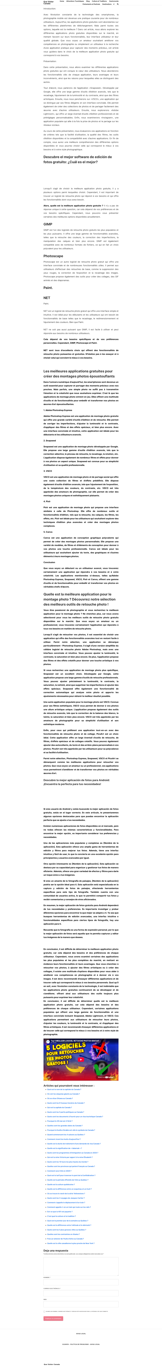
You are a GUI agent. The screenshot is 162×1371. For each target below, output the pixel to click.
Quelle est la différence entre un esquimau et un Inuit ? (69, 1189)
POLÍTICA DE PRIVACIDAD (79, 1344)
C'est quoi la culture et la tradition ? (61, 1216)
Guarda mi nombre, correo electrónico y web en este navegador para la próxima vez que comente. (77, 1311)
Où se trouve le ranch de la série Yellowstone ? (66, 1194)
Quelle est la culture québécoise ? (61, 1184)
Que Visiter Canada (49, 2)
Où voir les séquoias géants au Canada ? (63, 1094)
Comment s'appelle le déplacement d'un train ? (66, 1203)
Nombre (47, 1277)
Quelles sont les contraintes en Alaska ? (63, 1234)
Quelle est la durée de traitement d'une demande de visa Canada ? (74, 1144)
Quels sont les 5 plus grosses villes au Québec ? (66, 1230)
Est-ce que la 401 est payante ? (60, 1212)
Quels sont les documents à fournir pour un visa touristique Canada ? (75, 1117)
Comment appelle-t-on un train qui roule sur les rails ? (69, 1207)
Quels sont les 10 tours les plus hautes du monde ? (67, 1162)
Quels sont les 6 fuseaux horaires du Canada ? (66, 1103)
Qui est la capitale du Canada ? (59, 1107)
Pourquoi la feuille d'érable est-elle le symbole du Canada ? (71, 1130)
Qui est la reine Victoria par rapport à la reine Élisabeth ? (70, 1157)
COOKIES (65, 1344)
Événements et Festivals (91, 4)
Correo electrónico (52, 1288)
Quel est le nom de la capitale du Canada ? (64, 1089)
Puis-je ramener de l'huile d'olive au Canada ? (65, 1239)
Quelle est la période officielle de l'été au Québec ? (67, 1180)
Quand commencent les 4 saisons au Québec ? (66, 1135)
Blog (88, 1)
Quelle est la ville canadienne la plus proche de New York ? (70, 1243)
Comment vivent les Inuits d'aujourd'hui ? (64, 1139)
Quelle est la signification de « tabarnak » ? (64, 1148)
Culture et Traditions (99, 1)
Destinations (107, 4)
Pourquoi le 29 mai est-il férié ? (60, 1121)
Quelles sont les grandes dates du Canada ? (65, 1126)
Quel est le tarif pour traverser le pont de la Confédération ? (71, 1175)
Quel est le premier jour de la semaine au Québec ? (67, 1221)
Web (45, 1299)
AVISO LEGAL (81, 1333)
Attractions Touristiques (75, 1)
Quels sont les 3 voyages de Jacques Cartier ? (66, 1198)
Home (62, 1)
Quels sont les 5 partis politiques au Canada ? (65, 1112)
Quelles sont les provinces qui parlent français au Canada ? (71, 1166)
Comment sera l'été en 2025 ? (59, 1171)
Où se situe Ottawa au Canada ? (60, 1098)
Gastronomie (113, 1)
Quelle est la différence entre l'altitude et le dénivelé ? (69, 1225)
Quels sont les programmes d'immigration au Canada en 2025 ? (72, 1153)
